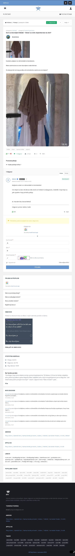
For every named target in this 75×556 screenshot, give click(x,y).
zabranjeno (40, 478)
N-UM (62, 436)
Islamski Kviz (17, 436)
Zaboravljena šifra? (64, 262)
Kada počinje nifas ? (14, 164)
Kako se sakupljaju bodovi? (12, 297)
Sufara (39, 436)
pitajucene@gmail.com (15, 510)
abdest (9, 472)
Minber (67, 436)
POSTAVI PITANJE (66, 14)
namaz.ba (44, 461)
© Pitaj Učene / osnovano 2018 (37, 552)
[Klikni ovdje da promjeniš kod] (24, 258)
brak (15, 472)
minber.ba (50, 459)
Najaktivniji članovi (10, 305)
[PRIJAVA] (71, 8)
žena (61, 478)
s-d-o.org (36, 461)
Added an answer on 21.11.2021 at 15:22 (21, 181)
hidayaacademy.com (61, 459)
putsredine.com (15, 461)
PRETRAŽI (8, 14)
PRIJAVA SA (27, 226)
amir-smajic (42, 459)
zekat (48, 478)
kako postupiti (10, 475)
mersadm (7, 394)
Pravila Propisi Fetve (29, 30)
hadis (36, 472)
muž (42, 475)
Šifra (8, 247)
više (6, 383)
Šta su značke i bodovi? (11, 301)
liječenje (35, 475)
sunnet (31, 478)
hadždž (43, 472)
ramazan (16, 478)
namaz (50, 475)
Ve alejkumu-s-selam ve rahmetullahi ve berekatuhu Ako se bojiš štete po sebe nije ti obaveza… (43, 415)
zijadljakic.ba (18, 459)
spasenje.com (9, 459)
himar (13, 149)
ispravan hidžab (20, 149)
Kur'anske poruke (11, 373)
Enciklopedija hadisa (33, 457)
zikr (55, 478)
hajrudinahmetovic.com (31, 459)
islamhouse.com (45, 457)
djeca (22, 472)
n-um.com (8, 457)
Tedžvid (45, 436)
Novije (66, 173)
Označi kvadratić (11, 255)
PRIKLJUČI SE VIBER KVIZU (13, 347)
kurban (27, 475)
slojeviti (28, 149)
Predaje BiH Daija (27, 461)
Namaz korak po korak (29, 436)
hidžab (8, 149)
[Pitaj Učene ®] (39, 8)
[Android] (70, 3)
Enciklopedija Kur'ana (19, 457)
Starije (61, 173)
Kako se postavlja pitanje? (12, 293)
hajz (50, 472)
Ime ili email (9, 240)
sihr (24, 478)
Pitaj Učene (8, 436)
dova (29, 472)
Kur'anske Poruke (54, 436)
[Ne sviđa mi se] (11, 153)
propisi (9, 478)
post (57, 475)
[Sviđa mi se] (7, 153)
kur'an (19, 475)
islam (64, 472)
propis (64, 475)
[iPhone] (66, 3)
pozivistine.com (55, 457)
